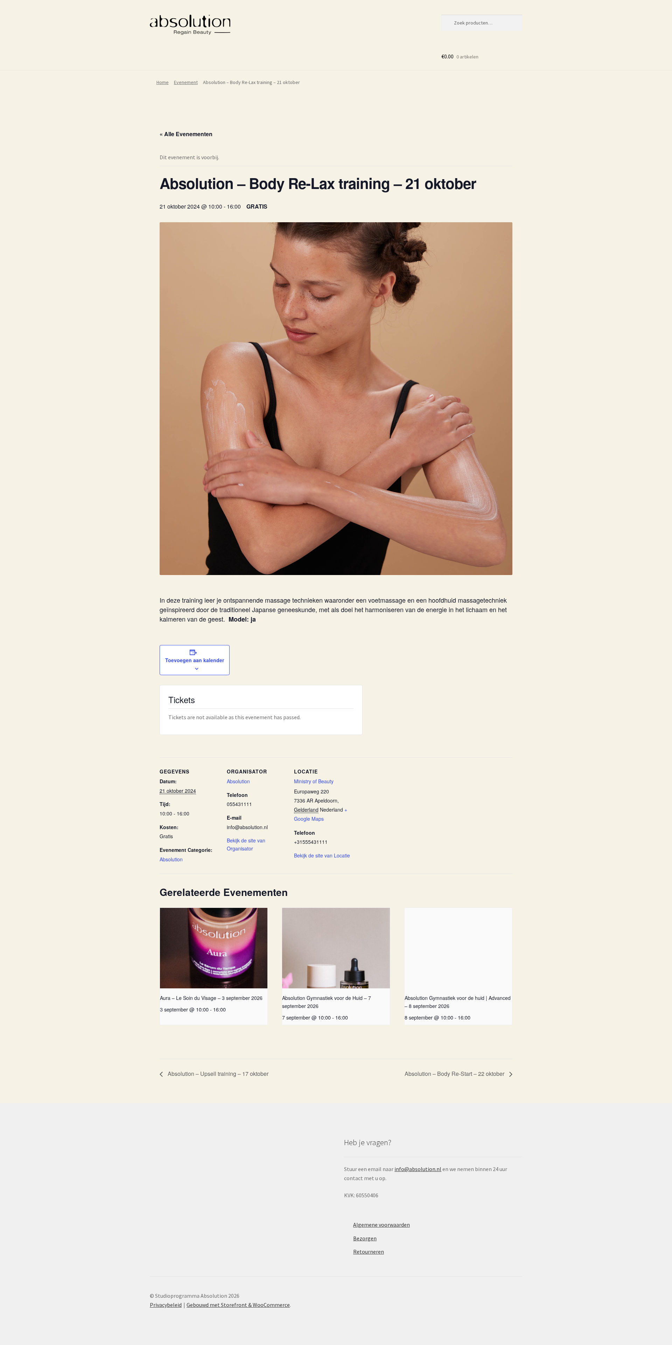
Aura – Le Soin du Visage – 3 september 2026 (211, 997)
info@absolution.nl (417, 1168)
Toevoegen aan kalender (194, 660)
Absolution (171, 859)
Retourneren (368, 1251)
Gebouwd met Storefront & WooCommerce (238, 1304)
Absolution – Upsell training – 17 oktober (217, 1074)
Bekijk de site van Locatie (322, 855)
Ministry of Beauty (314, 781)
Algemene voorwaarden (381, 1224)
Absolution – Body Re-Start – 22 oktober (455, 1074)
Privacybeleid (166, 1304)
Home (162, 82)
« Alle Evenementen (186, 134)
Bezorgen (365, 1238)
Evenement (186, 82)
